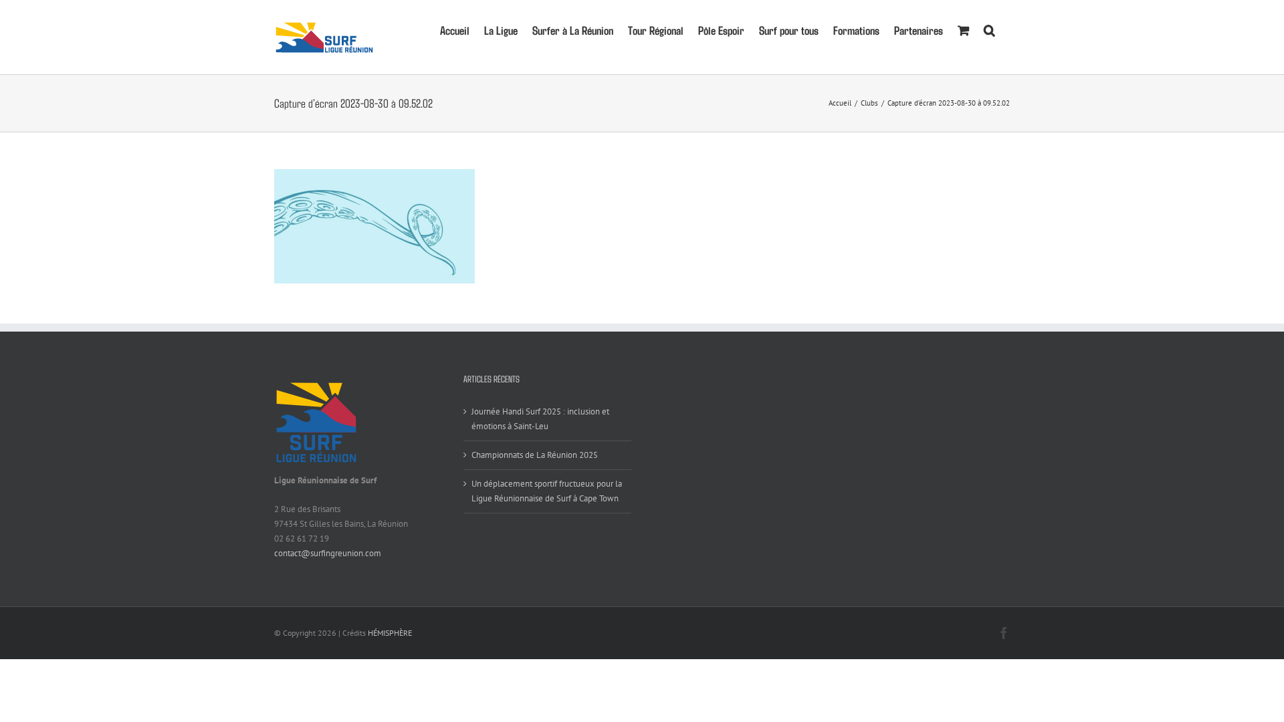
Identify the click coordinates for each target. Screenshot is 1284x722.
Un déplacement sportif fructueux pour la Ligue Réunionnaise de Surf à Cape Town (546, 491)
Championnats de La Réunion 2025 (534, 455)
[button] (989, 28)
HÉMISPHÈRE (390, 633)
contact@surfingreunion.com (327, 553)
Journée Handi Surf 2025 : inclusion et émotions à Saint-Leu (540, 419)
